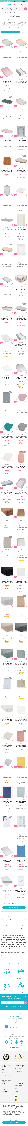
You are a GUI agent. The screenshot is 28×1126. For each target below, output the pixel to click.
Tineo (19, 946)
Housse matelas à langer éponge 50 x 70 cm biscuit (7, 523)
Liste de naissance (18, 1085)
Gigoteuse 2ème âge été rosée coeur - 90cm (21, 467)
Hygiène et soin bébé (9, 931)
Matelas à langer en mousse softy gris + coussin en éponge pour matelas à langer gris (21, 320)
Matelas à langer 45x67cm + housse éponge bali (21, 891)
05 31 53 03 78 (21, 992)
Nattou (17, 944)
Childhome (21, 939)
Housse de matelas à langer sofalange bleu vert (21, 345)
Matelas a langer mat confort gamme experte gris (21, 141)
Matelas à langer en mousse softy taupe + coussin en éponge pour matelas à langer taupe (21, 172)
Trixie (23, 946)
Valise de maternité (18, 1089)
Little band (14, 942)
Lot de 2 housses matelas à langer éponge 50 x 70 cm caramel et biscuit (7, 171)
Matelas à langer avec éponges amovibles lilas (7, 289)
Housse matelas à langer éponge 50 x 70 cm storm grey (21, 638)
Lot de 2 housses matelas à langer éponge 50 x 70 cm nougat (21, 694)
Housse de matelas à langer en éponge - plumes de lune (7, 694)
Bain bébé (8, 928)
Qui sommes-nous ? (19, 1066)
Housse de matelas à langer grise (21, 802)
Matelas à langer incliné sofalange (7, 378)
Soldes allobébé (18, 1076)
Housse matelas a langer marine (7, 802)
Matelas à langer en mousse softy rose (7, 141)
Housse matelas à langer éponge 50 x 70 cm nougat (7, 638)
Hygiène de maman (8, 925)
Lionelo (8, 942)
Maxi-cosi (4, 944)
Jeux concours (17, 1088)
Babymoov (4, 939)
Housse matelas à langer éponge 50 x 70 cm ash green (7, 664)
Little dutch (22, 942)
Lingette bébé (21, 922)
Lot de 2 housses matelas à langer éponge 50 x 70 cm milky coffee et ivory (7, 319)
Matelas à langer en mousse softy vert (7, 52)
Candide (3, 937)
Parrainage (17, 1091)
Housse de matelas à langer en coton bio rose (21, 746)
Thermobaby (9, 946)
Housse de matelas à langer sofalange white (7, 348)
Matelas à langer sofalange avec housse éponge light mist (21, 82)
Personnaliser (14, 1117)
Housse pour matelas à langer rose (7, 82)
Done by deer (10, 941)
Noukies (9, 937)
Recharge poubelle (19, 919)
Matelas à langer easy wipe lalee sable (21, 200)
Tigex (15, 946)
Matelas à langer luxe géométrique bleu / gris (21, 831)
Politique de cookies (6, 1075)
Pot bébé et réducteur (9, 922)
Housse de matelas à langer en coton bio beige (7, 552)
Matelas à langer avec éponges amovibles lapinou (21, 493)
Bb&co (10, 939)
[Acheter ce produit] (12, 47)
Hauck (23, 941)
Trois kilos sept (6, 948)
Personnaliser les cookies (6, 1074)
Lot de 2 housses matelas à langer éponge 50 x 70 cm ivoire (21, 720)
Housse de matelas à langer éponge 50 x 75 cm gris (21, 437)
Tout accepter (14, 1122)
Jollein (3, 942)
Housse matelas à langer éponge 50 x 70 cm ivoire (7, 720)
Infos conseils (17, 1086)
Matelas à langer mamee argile (7, 200)
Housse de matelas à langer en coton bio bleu (7, 407)
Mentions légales (18, 1071)
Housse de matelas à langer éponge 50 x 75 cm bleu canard (7, 437)
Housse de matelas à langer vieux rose (21, 407)
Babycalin (20, 935)
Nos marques (17, 1069)
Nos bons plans (18, 1068)
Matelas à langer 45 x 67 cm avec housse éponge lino (7, 832)
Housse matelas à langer (14, 19)
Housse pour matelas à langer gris (7, 891)
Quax (22, 944)
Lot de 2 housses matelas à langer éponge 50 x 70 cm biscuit (21, 523)
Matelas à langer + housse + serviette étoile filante (21, 260)
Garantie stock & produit (6, 1080)
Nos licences (4, 1089)
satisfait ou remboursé (7, 990)
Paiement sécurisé (19, 1093)
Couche (19, 916)
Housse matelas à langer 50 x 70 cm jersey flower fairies (21, 289)
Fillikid (18, 941)
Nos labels (4, 1087)
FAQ (2, 1093)
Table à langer (10, 916)
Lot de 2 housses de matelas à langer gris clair (7, 772)
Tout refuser (14, 1120)
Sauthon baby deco (19, 937)
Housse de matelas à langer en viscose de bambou (7, 746)
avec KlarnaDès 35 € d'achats (21, 977)
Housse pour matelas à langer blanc (7, 861)
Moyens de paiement (6, 1078)
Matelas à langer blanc (7, 229)
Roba (2, 946)
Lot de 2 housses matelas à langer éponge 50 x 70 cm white (21, 582)
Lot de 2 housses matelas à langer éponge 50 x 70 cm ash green (21, 664)
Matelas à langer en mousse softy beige (21, 52)
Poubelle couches (8, 919)
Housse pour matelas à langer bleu (21, 861)
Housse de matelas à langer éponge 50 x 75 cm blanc (7, 467)
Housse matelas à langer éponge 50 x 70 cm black (7, 582)
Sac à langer (20, 931)
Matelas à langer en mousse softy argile (21, 112)
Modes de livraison (5, 1077)
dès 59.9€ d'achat (7, 976)
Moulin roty (11, 944)
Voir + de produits (14, 907)
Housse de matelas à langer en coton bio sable (21, 611)
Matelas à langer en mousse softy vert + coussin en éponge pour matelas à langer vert (7, 113)
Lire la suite (14, 28)
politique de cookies (19, 1114)
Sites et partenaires (5, 1086)
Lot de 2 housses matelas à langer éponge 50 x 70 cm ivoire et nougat (21, 552)
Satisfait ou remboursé (6, 1081)
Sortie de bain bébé (18, 928)
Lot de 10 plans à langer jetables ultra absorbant (21, 378)
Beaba (15, 939)
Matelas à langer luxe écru (21, 229)
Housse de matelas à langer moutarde (21, 772)
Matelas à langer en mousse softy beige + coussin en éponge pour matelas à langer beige (7, 261)
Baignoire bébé (20, 925)
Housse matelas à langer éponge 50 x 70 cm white (7, 611)
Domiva (3, 941)
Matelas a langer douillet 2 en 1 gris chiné (7, 493)
